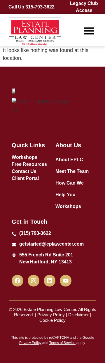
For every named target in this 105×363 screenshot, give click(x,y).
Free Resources (29, 164)
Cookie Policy (52, 320)
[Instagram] (33, 280)
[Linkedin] (49, 280)
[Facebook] (17, 280)
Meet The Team (72, 171)
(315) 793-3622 (35, 233)
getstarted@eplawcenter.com (51, 244)
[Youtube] (65, 280)
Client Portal (25, 178)
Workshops (24, 157)
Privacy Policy (51, 314)
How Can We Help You (69, 188)
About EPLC (69, 159)
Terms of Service (62, 343)
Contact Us (24, 171)
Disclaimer (78, 314)
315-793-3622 (40, 6)
